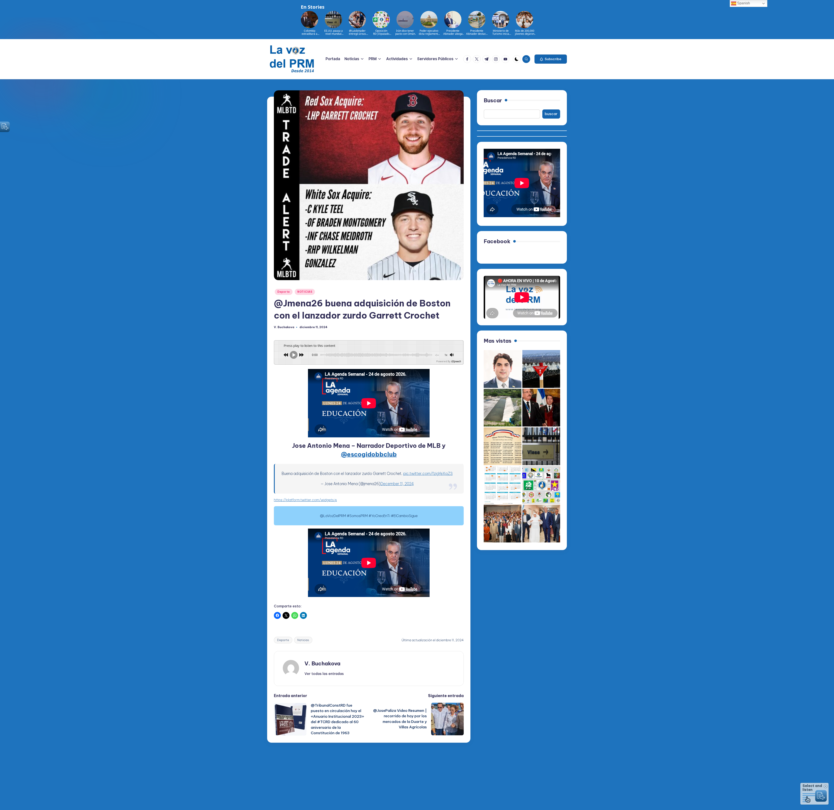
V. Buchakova (322, 663)
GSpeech (456, 361)
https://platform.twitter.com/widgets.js (305, 500)
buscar (551, 114)
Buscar (493, 100)
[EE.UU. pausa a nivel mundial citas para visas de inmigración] (541, 446)
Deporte (283, 291)
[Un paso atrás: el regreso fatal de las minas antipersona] (541, 369)
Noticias (303, 640)
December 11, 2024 (397, 483)
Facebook (497, 241)
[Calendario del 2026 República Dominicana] (502, 485)
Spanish (743, 3)
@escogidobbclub (369, 454)
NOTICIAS (304, 291)
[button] (550, 59)
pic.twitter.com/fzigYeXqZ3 (428, 473)
